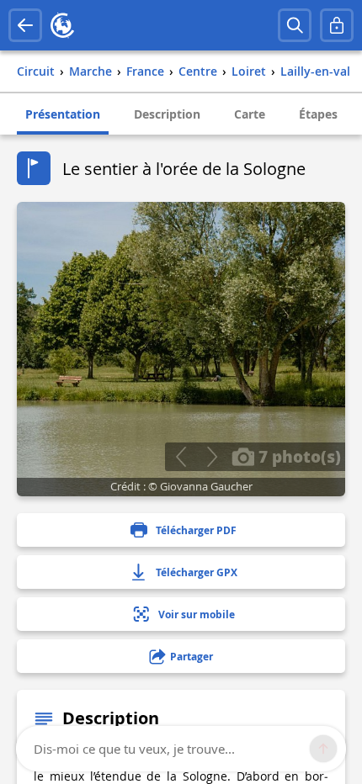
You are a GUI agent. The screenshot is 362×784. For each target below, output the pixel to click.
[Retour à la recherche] (25, 25)
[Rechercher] (294, 25)
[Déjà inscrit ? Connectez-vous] (337, 25)
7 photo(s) (297, 456)
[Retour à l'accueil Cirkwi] (62, 25)
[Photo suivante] (211, 456)
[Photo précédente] (180, 456)
